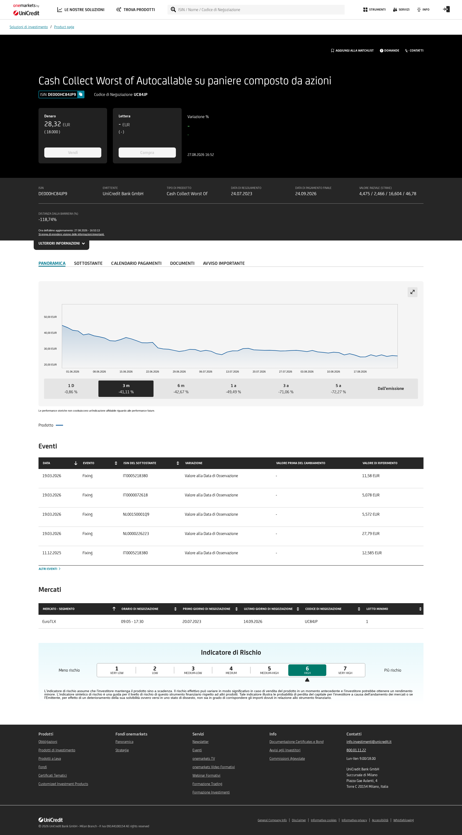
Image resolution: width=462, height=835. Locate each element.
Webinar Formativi (206, 775)
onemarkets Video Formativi (213, 767)
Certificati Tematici (52, 775)
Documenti (182, 263)
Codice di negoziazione (323, 609)
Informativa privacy (354, 820)
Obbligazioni (47, 742)
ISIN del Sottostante (139, 463)
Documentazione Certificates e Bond (297, 742)
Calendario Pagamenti (136, 263)
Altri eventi (48, 569)
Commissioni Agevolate (287, 758)
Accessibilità (380, 820)
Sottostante (88, 263)
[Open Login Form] (446, 10)
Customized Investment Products (63, 784)
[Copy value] (80, 94)
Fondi (42, 767)
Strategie (122, 750)
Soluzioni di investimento (29, 27)
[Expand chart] (412, 292)
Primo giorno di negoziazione (206, 609)
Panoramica (51, 263)
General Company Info (272, 820)
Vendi (73, 152)
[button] (71, 389)
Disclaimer (299, 820)
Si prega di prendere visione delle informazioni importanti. (71, 234)
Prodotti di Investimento (56, 750)
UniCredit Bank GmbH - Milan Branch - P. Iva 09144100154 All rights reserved (99, 826)
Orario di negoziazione (140, 609)
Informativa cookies (324, 820)
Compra (147, 152)
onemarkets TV (203, 758)
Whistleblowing (403, 820)
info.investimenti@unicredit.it (368, 742)
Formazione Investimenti (211, 792)
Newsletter (200, 742)
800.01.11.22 (356, 750)
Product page (64, 27)
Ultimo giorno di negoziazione (268, 609)
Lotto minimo (377, 609)
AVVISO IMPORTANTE (224, 263)
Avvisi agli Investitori (285, 750)
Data (46, 463)
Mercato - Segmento (59, 609)
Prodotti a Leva (49, 758)
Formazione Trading (207, 784)
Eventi (197, 750)
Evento (88, 463)
